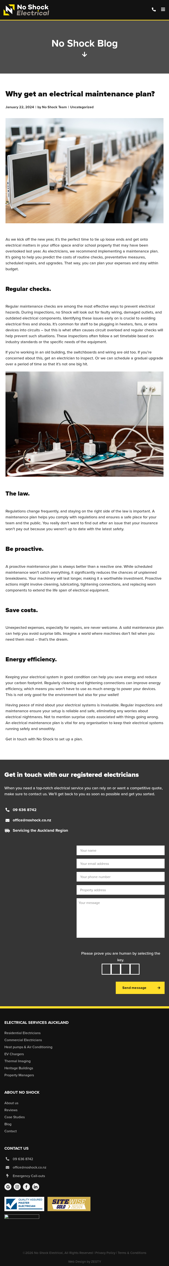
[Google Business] (7, 1186)
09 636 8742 (25, 810)
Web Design (77, 1261)
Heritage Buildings (18, 1068)
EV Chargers (14, 1054)
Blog (7, 1124)
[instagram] (17, 1186)
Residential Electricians (22, 1032)
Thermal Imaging (17, 1061)
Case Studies (14, 1117)
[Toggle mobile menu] (163, 9)
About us (11, 1102)
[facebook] (26, 1186)
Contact (10, 1131)
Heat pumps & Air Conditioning (28, 1047)
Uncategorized (82, 107)
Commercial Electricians (23, 1039)
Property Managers (19, 1075)
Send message (134, 987)
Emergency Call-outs (29, 1175)
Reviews (10, 1110)
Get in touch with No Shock (29, 739)
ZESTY (96, 1261)
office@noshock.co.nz (32, 820)
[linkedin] (35, 1186)
